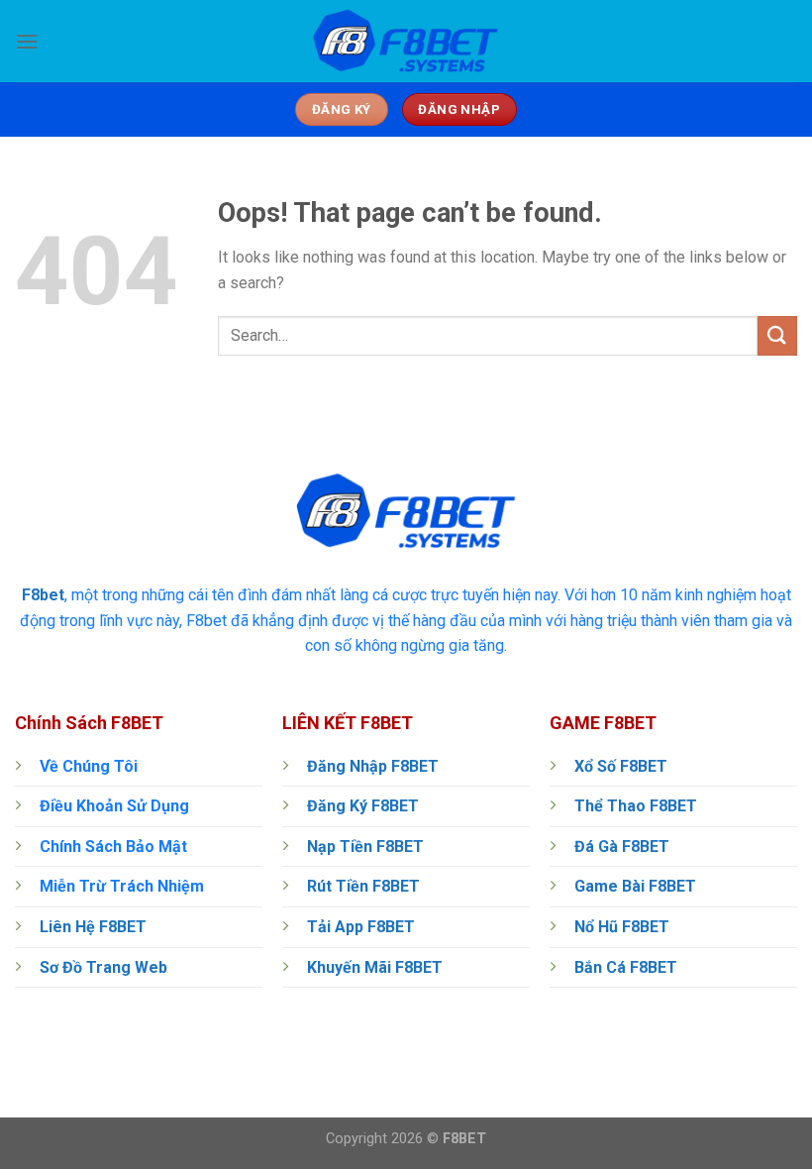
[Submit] (777, 335)
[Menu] (27, 41)
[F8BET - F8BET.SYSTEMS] (406, 41)
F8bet (43, 594)
